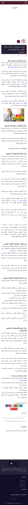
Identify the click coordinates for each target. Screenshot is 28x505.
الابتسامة (14, 7)
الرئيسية (16, 55)
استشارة (21, 392)
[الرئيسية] (23, 41)
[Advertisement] (14, 24)
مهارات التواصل (22, 486)
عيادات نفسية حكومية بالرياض (14, 148)
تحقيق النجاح (22, 480)
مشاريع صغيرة (22, 484)
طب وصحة (11, 55)
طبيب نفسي (12, 250)
